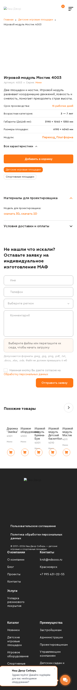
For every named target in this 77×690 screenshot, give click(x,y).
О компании (15, 559)
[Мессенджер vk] (42, 583)
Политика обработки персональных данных (36, 536)
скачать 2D (29, 213)
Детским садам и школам (52, 665)
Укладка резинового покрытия (15, 602)
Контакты (14, 581)
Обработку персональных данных (26, 374)
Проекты (13, 574)
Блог (10, 566)
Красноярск (48, 566)
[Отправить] (54, 383)
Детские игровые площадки (35, 19)
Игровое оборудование (18, 654)
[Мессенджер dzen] (54, 583)
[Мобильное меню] (70, 8)
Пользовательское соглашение (33, 526)
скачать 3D (12, 213)
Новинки (13, 630)
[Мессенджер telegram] (47, 583)
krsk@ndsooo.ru (51, 559)
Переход (48, 137)
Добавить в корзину (38, 159)
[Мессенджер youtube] (66, 583)
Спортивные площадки (20, 176)
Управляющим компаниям (50, 653)
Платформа (64, 137)
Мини (39, 82)
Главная (8, 19)
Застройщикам (50, 630)
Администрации (51, 637)
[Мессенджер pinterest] (60, 583)
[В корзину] (11, 452)
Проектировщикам (52, 644)
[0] (59, 8)
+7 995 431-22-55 (52, 574)
